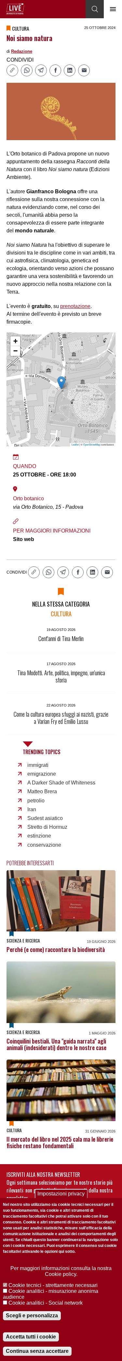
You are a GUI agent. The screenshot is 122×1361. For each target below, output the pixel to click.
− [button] (15, 351)
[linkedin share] (69, 70)
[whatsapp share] (27, 70)
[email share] (84, 70)
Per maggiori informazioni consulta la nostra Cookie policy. (61, 1271)
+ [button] (15, 341)
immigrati (37, 765)
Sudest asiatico (45, 818)
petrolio (36, 800)
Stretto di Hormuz (47, 827)
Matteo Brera (42, 791)
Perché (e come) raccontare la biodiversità (56, 949)
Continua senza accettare (37, 1351)
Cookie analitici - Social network (45, 1303)
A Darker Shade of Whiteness (61, 782)
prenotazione (75, 306)
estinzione (39, 836)
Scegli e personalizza (32, 1315)
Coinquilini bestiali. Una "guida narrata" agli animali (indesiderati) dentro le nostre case (56, 1044)
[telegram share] (41, 70)
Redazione (21, 51)
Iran (31, 809)
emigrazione (41, 774)
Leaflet (75, 444)
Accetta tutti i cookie (31, 1336)
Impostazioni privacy (61, 1193)
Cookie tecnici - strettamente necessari (53, 1285)
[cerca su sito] (95, 9)
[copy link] (12, 70)
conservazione (44, 845)
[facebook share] (55, 70)
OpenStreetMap (91, 444)
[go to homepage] (15, 9)
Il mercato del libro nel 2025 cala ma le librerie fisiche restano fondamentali (60, 1142)
